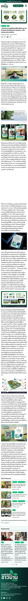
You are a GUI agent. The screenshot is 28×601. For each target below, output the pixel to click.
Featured (4, 26)
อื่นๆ (8, 26)
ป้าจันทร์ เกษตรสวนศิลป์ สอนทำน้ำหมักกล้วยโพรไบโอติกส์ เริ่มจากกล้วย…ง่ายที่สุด (19, 485)
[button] (11, 564)
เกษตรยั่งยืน (20, 492)
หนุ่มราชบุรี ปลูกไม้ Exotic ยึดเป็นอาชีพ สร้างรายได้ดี (18, 504)
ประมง (22, 542)
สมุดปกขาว (7, 522)
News (14, 510)
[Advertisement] (14, 186)
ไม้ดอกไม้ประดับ (21, 501)
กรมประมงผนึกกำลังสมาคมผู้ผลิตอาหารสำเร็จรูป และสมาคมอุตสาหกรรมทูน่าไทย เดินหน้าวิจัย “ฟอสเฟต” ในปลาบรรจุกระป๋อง (19, 515)
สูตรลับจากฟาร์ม (21, 482)
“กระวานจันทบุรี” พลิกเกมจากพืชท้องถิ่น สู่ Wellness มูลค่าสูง (19, 495)
